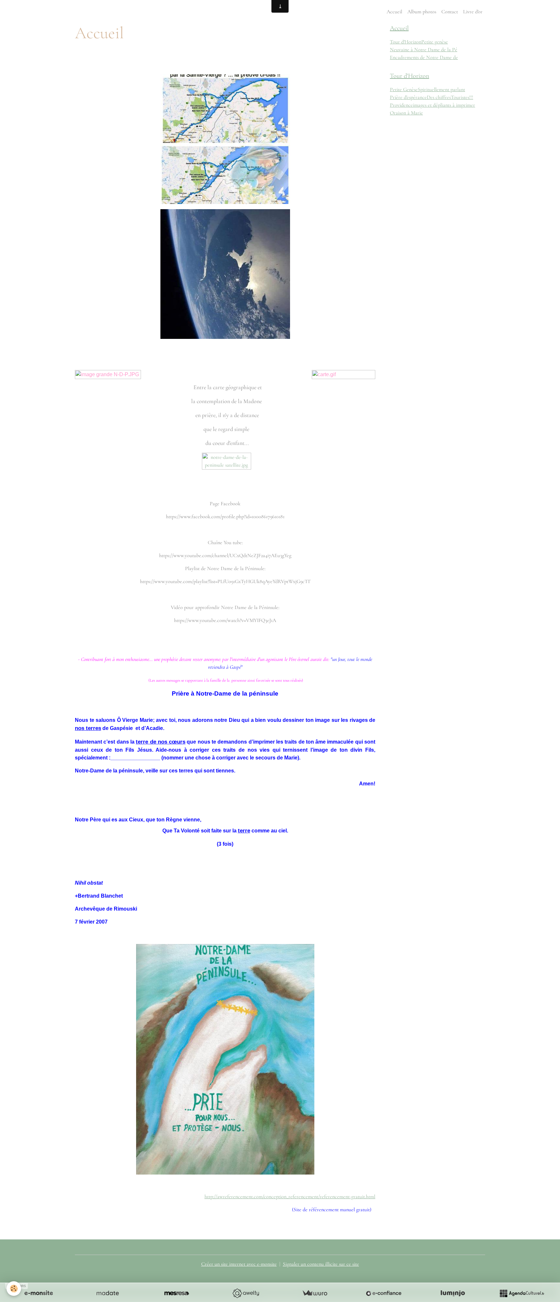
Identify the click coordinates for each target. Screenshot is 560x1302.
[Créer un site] (38, 1293)
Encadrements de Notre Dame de (424, 57)
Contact (449, 11)
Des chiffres (439, 97)
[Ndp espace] (225, 273)
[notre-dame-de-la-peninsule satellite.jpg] (226, 473)
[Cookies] (13, 1288)
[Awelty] (245, 1293)
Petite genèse (434, 42)
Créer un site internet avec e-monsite (239, 1264)
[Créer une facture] (314, 1293)
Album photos (421, 11)
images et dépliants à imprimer (444, 105)
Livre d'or (473, 11)
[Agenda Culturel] (521, 1293)
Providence (401, 105)
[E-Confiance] (383, 1293)
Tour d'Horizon (405, 42)
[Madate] (107, 1293)
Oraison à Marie (406, 113)
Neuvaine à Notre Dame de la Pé (423, 49)
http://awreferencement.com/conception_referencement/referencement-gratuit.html (289, 1196)
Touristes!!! (462, 97)
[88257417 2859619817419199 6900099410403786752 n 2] (225, 139)
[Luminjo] (452, 1293)
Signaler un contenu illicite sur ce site (321, 1264)
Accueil (394, 11)
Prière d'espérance (408, 97)
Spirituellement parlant (441, 89)
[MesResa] (176, 1293)
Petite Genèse (404, 89)
